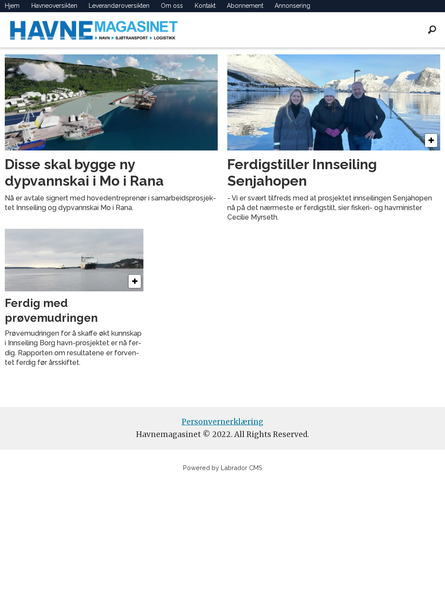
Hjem (12, 5)
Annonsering (292, 5)
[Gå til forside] (94, 29)
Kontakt (205, 5)
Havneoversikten (54, 5)
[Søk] (432, 29)
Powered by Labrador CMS (222, 467)
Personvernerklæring (222, 422)
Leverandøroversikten (119, 5)
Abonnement (245, 5)
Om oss (172, 5)
